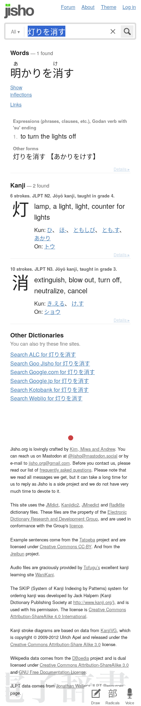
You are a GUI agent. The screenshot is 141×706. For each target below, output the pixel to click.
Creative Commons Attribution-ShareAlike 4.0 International (68, 612)
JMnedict (90, 504)
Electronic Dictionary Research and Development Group (68, 515)
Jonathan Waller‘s (73, 685)
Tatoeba (87, 539)
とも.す (110, 230)
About (87, 6)
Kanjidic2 (70, 504)
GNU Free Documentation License (52, 672)
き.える (56, 303)
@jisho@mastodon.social (92, 455)
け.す (78, 303)
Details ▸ (122, 169)
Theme (108, 6)
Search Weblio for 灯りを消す (46, 398)
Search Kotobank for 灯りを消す (49, 390)
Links (16, 104)
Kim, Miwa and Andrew (92, 449)
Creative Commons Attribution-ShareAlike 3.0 (84, 665)
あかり (42, 238)
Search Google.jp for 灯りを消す (49, 381)
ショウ (52, 312)
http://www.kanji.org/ (93, 602)
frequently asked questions (65, 469)
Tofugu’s (92, 567)
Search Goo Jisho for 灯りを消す (50, 363)
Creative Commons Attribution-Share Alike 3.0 (55, 644)
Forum (68, 6)
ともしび (84, 230)
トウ (49, 246)
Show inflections (21, 91)
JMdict (52, 504)
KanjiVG (109, 630)
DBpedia (80, 658)
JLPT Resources (108, 685)
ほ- (62, 230)
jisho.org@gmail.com (49, 463)
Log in (129, 6)
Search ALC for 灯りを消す (43, 354)
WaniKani (44, 574)
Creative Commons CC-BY (65, 546)
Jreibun (17, 553)
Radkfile (117, 504)
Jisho (19, 11)
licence (76, 525)
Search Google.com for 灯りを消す (52, 372)
